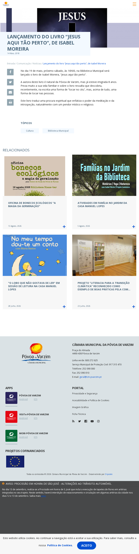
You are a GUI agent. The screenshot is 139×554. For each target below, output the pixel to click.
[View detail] (64, 226)
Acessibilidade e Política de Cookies (90, 400)
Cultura (29, 130)
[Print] (10, 102)
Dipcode (108, 474)
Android (23, 399)
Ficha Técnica (79, 414)
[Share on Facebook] (10, 72)
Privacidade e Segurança (84, 393)
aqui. (43, 495)
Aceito (86, 546)
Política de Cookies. (60, 545)
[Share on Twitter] (10, 82)
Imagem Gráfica (80, 407)
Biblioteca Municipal (58, 130)
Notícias (37, 63)
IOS (35, 399)
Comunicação (24, 63)
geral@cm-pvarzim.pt (90, 376)
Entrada (11, 63)
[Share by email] (10, 92)
